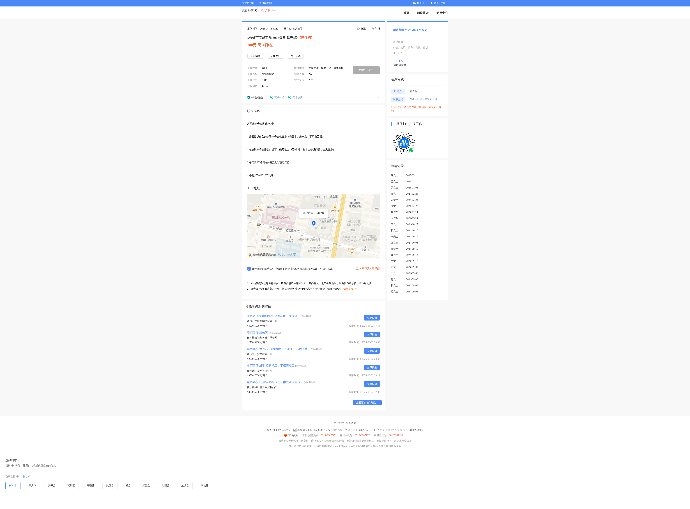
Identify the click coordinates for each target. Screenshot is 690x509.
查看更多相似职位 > (367, 402)
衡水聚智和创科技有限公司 (262, 337)
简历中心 (442, 12)
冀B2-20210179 (366, 430)
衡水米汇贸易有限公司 (259, 354)
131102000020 (415, 430)
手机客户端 (265, 3)
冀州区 (71, 485)
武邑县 (110, 485)
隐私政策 (351, 423)
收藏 (363, 28)
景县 (128, 485)
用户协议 (339, 423)
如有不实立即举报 (370, 268)
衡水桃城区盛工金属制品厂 (262, 387)
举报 (377, 28)
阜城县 (204, 485)
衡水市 (27, 476)
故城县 (185, 485)
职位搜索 (423, 12)
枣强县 (90, 485)
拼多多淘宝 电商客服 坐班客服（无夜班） (280, 315)
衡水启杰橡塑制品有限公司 (262, 321)
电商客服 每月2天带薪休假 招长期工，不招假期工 (285, 349)
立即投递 (372, 318)
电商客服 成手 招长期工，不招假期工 (277, 365)
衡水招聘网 (248, 3)
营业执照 (293, 435)
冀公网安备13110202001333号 (313, 430)
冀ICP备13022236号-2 (279, 430)
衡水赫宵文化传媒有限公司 (410, 29)
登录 (436, 3)
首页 (406, 12)
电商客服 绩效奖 (264, 332)
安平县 (52, 485)
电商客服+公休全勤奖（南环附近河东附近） (281, 382)
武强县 (146, 485)
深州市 (32, 485)
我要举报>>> (350, 288)
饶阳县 (165, 485)
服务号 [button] (421, 3)
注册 (443, 3)
